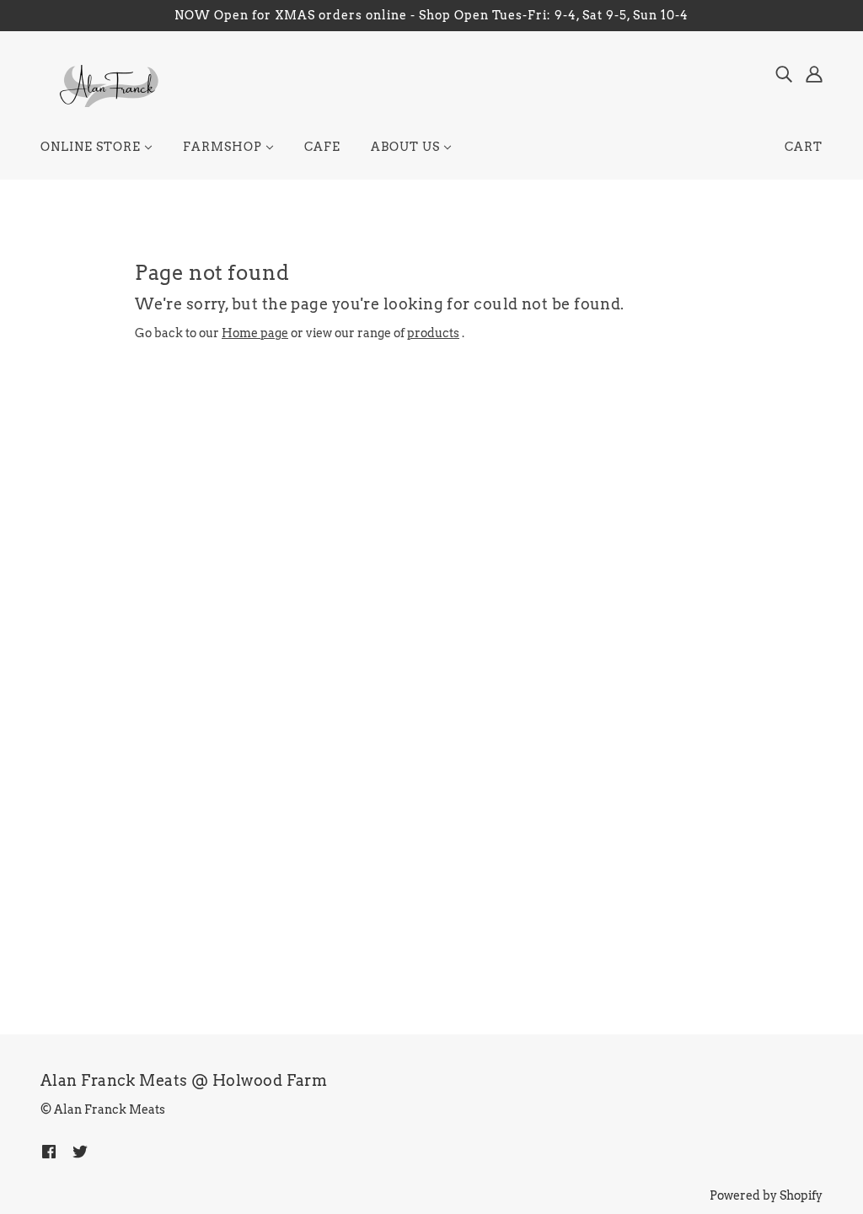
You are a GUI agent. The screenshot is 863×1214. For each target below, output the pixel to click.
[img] (784, 73)
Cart (804, 146)
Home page (255, 333)
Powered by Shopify (766, 1195)
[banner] (107, 85)
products (433, 333)
